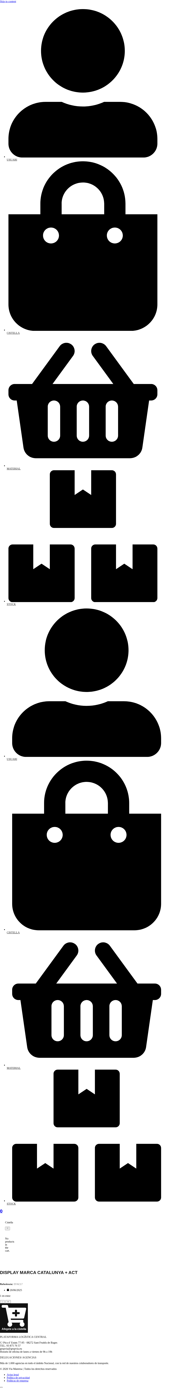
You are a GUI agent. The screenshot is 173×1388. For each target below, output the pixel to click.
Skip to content (8, 1)
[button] (7, 1228)
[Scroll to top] (1, 1387)
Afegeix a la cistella (14, 1329)
